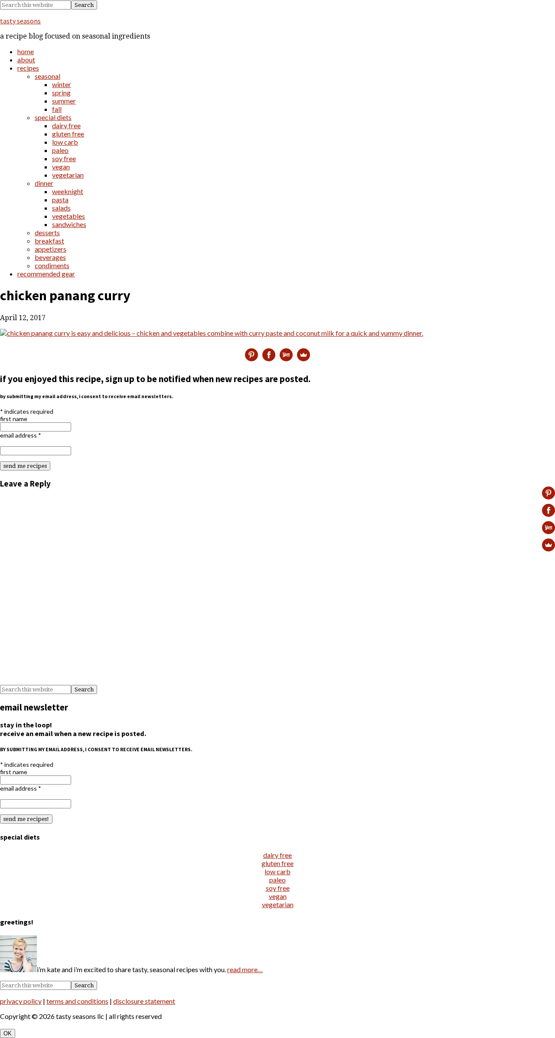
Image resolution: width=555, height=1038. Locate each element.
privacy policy (21, 1001)
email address (20, 435)
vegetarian (278, 904)
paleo (277, 880)
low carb (277, 871)
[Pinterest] (251, 354)
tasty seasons (20, 20)
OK (7, 1033)
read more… (245, 969)
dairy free (277, 855)
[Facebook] (268, 354)
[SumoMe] (303, 354)
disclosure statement (144, 1001)
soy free (278, 888)
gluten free (277, 863)
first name (13, 418)
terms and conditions (77, 1001)
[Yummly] (286, 354)
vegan (278, 896)
